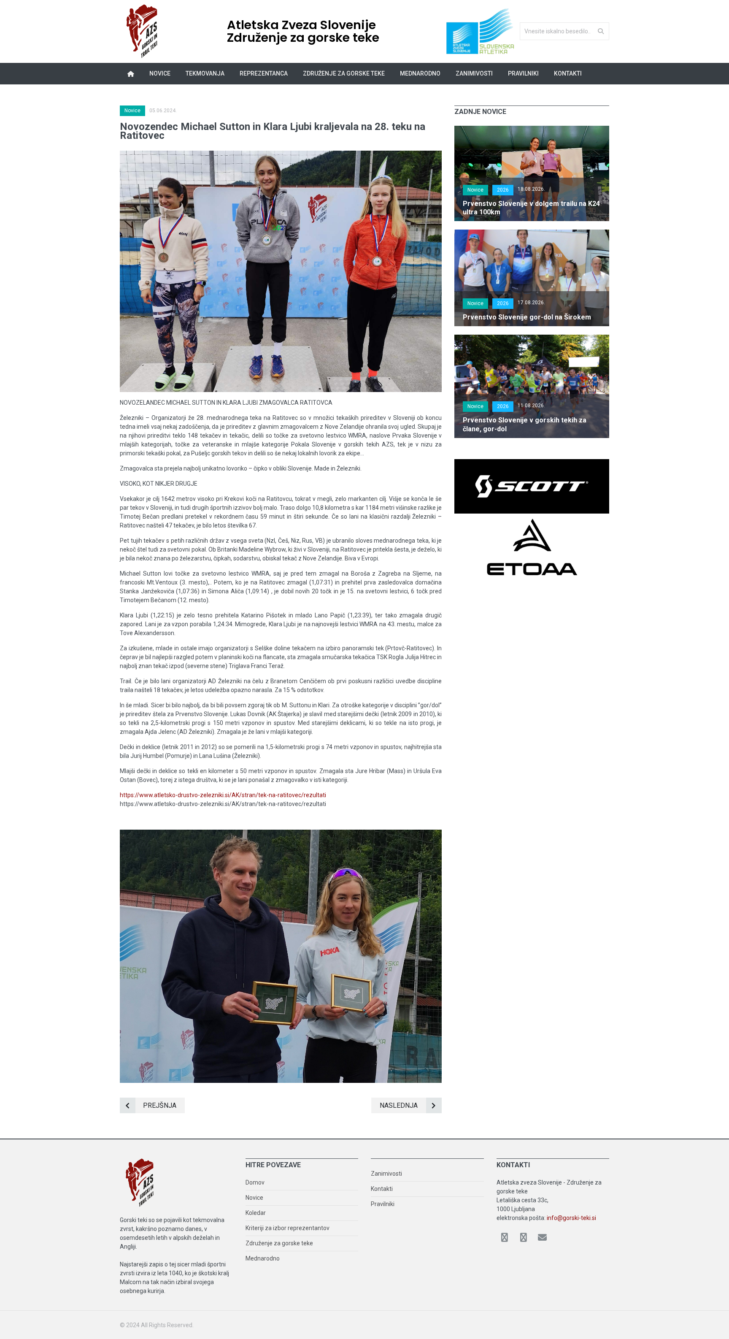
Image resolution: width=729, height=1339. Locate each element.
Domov (255, 1182)
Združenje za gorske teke (279, 1243)
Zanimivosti (386, 1173)
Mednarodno (263, 1258)
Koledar (256, 1212)
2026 (503, 190)
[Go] (600, 30)
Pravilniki (523, 73)
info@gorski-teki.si (571, 1218)
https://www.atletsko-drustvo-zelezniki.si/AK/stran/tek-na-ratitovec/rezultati (223, 795)
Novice (159, 73)
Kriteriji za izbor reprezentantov (287, 1228)
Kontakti (568, 73)
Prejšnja (159, 1105)
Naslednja (399, 1105)
